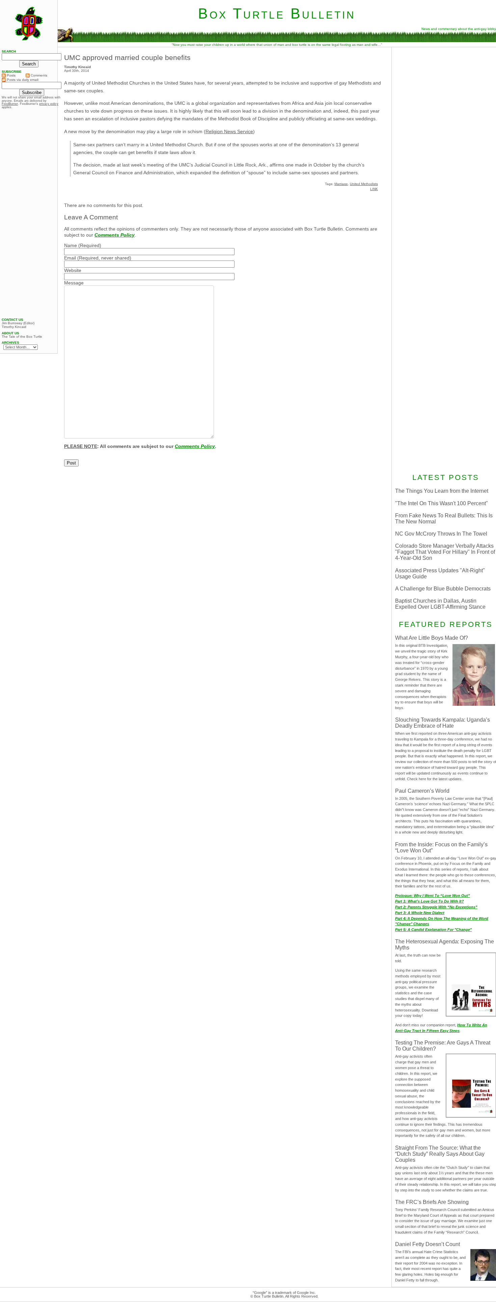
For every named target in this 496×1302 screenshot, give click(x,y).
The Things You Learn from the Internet (441, 491)
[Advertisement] (29, 213)
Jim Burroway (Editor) (18, 323)
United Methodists (364, 184)
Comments (38, 75)
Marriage (341, 184)
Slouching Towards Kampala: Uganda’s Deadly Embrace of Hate (442, 723)
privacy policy (48, 103)
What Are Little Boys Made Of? (431, 638)
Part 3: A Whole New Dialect (419, 913)
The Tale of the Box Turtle (22, 336)
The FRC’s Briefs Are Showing (432, 1202)
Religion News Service (229, 131)
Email (70, 258)
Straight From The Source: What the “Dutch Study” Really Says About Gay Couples (440, 1154)
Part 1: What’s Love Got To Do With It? (429, 901)
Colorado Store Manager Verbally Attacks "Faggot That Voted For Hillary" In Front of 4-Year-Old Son (445, 552)
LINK (374, 189)
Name (70, 245)
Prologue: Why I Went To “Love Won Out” (432, 896)
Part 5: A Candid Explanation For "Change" (433, 930)
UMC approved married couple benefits (127, 57)
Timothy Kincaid (14, 327)
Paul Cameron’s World (422, 791)
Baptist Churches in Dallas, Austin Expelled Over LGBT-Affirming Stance (440, 604)
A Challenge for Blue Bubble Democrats (443, 589)
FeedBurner (10, 103)
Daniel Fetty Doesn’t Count (427, 1244)
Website (72, 270)
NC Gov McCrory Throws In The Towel (441, 534)
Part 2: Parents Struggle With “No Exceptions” (436, 907)
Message (74, 282)
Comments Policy (114, 235)
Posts (11, 75)
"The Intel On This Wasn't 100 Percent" (441, 503)
